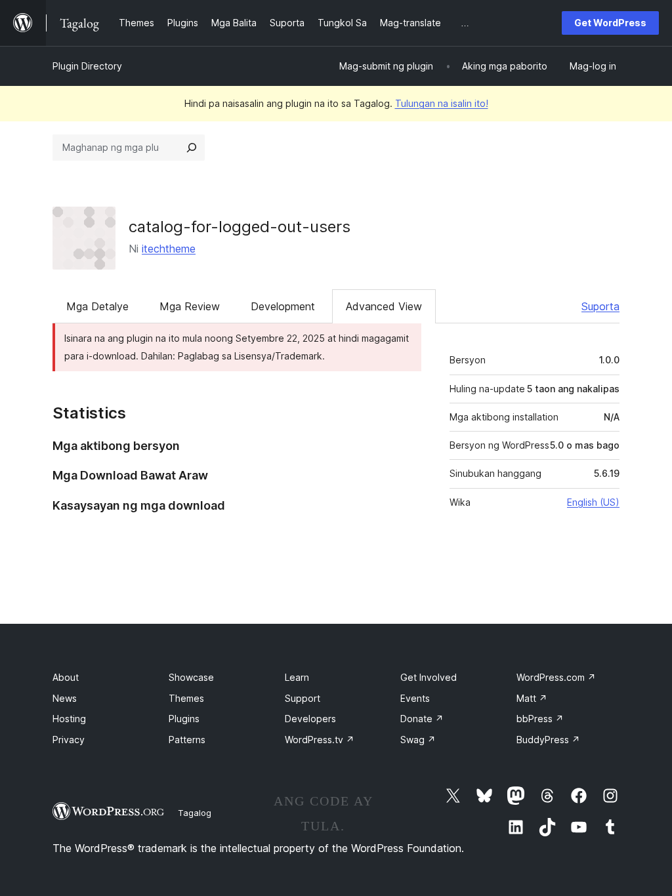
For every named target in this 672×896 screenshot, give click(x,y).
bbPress (540, 718)
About (65, 677)
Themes (186, 698)
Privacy (68, 739)
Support (302, 698)
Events (415, 698)
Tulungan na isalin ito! (441, 103)
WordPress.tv (319, 739)
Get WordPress (610, 22)
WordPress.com (556, 677)
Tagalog (194, 812)
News (64, 698)
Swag (418, 739)
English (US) (593, 502)
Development (283, 306)
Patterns (187, 739)
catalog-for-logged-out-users (239, 226)
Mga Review (189, 306)
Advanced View (384, 306)
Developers (310, 718)
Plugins (184, 718)
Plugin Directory (87, 65)
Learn (297, 677)
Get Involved (428, 677)
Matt (531, 698)
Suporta (600, 306)
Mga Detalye (97, 306)
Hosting (69, 718)
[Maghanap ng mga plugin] (191, 147)
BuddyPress (548, 739)
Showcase (191, 677)
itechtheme (169, 248)
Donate (422, 718)
